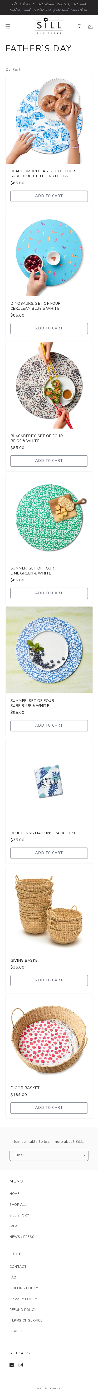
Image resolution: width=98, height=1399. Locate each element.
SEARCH (17, 1331)
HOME (15, 1194)
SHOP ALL (18, 1204)
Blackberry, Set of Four (36, 438)
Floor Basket (25, 1087)
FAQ (13, 1277)
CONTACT (18, 1266)
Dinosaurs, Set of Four (35, 306)
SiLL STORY (19, 1215)
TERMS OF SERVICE (26, 1320)
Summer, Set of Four (32, 571)
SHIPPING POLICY (24, 1288)
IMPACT (16, 1226)
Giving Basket (25, 960)
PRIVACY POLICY (23, 1299)
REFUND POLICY (23, 1309)
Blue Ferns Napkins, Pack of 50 (43, 832)
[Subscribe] (83, 1155)
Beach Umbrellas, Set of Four (42, 173)
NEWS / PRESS (22, 1237)
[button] (8, 26)
